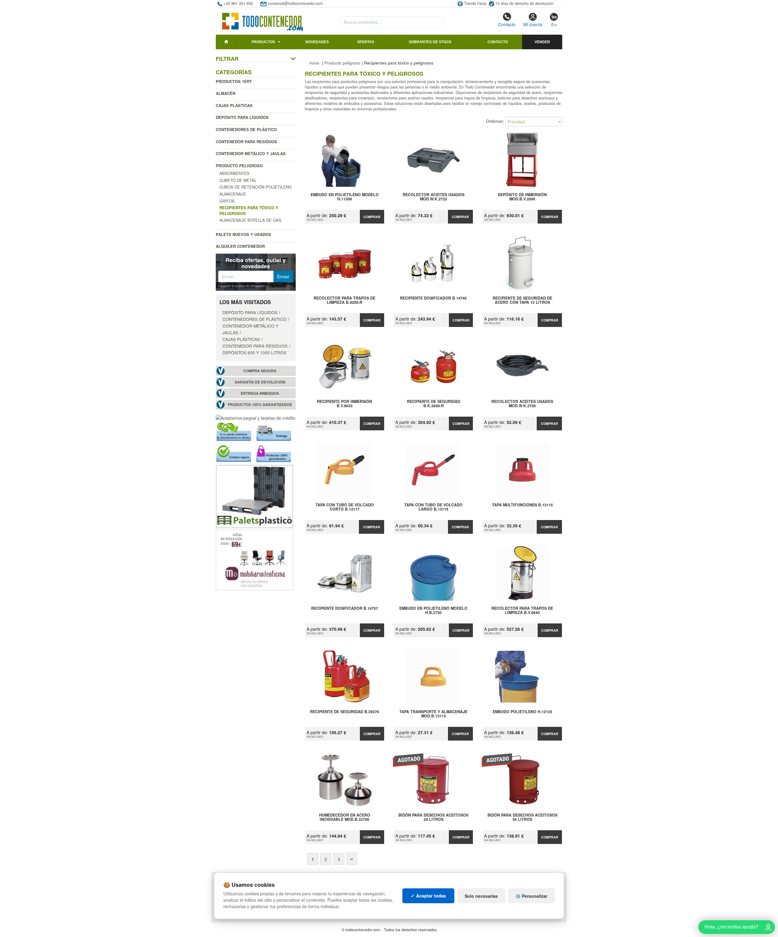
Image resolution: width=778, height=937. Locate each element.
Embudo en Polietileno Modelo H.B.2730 (433, 610)
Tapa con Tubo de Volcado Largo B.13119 (433, 507)
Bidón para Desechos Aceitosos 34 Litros (522, 817)
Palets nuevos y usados (243, 234)
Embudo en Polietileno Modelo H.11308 (345, 197)
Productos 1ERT (234, 81)
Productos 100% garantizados (260, 404)
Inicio (314, 63)
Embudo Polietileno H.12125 (522, 712)
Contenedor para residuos (246, 141)
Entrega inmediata (260, 393)
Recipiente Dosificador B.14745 (433, 298)
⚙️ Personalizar (531, 896)
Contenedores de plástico (246, 129)
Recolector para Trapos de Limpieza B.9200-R (344, 300)
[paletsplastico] (254, 496)
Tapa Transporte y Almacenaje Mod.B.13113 (433, 714)
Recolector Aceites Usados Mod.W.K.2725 (433, 197)
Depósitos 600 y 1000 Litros (254, 352)
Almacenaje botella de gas (250, 220)
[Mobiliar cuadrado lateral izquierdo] (254, 559)
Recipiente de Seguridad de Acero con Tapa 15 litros (522, 300)
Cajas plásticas (234, 105)
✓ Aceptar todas (428, 895)
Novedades (317, 42)
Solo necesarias (481, 896)
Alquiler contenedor (240, 246)
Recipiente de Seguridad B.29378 (344, 712)
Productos (263, 42)
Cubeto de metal (237, 180)
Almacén (225, 93)
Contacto (506, 24)
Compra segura (260, 370)
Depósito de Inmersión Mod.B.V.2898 (522, 197)
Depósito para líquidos (242, 117)
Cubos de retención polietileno (255, 187)
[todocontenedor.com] (263, 19)
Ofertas (365, 42)
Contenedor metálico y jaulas (251, 153)
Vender (542, 42)
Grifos (227, 201)
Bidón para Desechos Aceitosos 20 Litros (433, 817)
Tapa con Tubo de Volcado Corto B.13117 (344, 507)
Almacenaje (232, 194)
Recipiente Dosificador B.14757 (344, 608)
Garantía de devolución (260, 382)
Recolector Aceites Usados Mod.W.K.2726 (522, 403)
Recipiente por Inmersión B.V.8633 (344, 403)
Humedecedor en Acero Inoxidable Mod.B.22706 (344, 817)
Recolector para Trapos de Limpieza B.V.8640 (522, 610)
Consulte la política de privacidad (241, 286)
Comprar (371, 216)
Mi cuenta (532, 24)
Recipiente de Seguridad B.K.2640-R (433, 403)
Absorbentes (234, 173)
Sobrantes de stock (430, 42)
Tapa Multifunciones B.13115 (522, 505)
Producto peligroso (239, 165)
